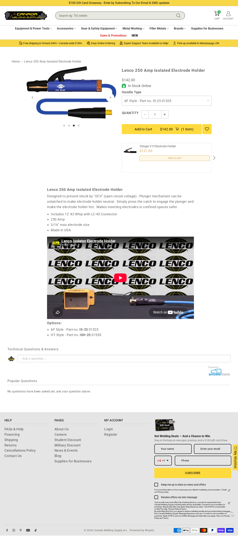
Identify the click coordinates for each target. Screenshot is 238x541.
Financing (12, 434)
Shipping (11, 440)
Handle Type (131, 92)
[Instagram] (13, 530)
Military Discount (67, 445)
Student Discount (67, 440)
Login (108, 429)
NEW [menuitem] (135, 35)
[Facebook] (7, 530)
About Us (61, 429)
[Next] (110, 97)
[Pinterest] (21, 530)
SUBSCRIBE (192, 473)
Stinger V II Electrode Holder (158, 146)
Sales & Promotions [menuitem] (113, 35)
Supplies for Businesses (72, 461)
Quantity (130, 113)
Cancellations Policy (20, 450)
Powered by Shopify (142, 530)
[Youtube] (28, 530)
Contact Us (13, 456)
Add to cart (174, 158)
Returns (10, 445)
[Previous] (32, 97)
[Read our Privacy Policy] (229, 490)
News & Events (66, 450)
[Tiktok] (36, 530)
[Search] (179, 15)
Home (16, 61)
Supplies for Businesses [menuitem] (207, 28)
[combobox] (163, 461)
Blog (57, 456)
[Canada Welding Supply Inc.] (25, 15)
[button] (217, 15)
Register (110, 434)
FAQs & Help (14, 429)
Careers (60, 434)
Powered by (213, 367)
